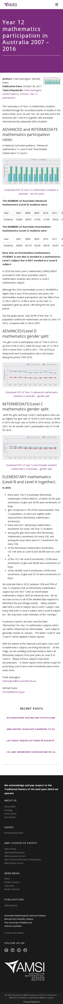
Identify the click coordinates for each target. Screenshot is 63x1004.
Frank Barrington (32, 90)
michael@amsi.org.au (13, 691)
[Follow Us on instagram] (19, 950)
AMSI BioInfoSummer (14, 852)
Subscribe (9, 885)
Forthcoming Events (13, 832)
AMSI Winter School (13, 863)
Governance (10, 813)
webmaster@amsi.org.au (41, 997)
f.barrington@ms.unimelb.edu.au (19, 681)
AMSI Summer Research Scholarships (22, 859)
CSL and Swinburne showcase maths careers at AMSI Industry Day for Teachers (33, 752)
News (7, 878)
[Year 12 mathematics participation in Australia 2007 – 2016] (52, 81)
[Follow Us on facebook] (6, 950)
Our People (10, 817)
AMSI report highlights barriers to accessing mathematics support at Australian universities (33, 729)
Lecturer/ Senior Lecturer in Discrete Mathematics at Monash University (33, 740)
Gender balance (10, 93)
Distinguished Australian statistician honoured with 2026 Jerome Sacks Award (33, 717)
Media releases (12, 889)
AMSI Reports (10, 905)
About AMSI (10, 806)
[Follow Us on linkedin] (13, 950)
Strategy (8, 810)
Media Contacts (12, 882)
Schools (24, 93)
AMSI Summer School (14, 856)
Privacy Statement (31, 1002)
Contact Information (14, 932)
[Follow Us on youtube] (25, 950)
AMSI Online (10, 848)
